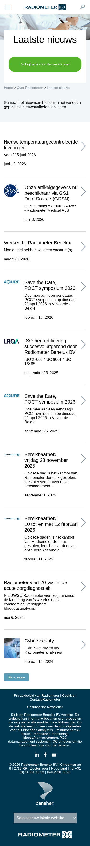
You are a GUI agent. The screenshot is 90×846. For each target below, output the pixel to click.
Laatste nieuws (58, 88)
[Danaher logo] (45, 803)
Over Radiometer (30, 88)
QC (55, 741)
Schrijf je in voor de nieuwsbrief (45, 64)
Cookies (68, 695)
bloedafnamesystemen (40, 737)
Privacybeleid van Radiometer (36, 695)
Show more (16, 677)
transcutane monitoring (50, 734)
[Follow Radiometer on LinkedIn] (36, 757)
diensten (69, 741)
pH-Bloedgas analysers (35, 730)
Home (8, 88)
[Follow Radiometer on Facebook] (45, 757)
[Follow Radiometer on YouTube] (53, 757)
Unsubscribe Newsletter (45, 707)
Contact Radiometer (45, 699)
